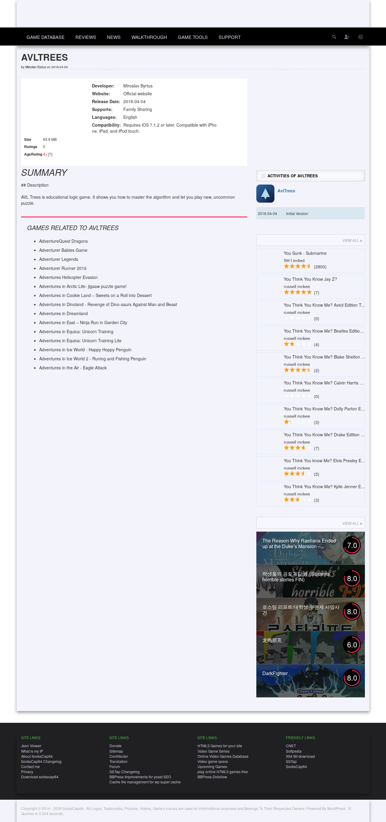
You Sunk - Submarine (305, 253)
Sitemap (116, 751)
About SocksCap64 (37, 756)
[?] (50, 153)
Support (230, 37)
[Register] (347, 37)
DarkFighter (275, 673)
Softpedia (294, 751)
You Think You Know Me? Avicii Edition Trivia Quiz (331, 305)
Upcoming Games (212, 766)
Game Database (46, 37)
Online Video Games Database (223, 756)
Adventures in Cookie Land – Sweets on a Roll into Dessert (95, 295)
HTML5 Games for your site (220, 745)
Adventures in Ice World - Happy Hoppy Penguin (85, 349)
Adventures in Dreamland (63, 313)
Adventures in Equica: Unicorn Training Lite (80, 340)
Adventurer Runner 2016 (63, 268)
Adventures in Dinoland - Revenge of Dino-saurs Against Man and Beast (108, 304)
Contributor (118, 756)
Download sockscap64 (40, 776)
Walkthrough (149, 37)
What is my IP (32, 751)
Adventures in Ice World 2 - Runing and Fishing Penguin (92, 359)
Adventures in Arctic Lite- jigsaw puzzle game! (83, 286)
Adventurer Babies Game (63, 250)
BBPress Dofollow (212, 776)
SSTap (291, 761)
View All (350, 240)
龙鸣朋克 (272, 640)
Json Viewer (31, 745)
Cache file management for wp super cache (145, 781)
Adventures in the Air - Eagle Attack (73, 368)
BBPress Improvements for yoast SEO (140, 776)
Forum (114, 766)
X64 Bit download (300, 756)
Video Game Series (213, 751)
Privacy (27, 771)
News (114, 37)
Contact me (30, 766)
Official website (137, 93)
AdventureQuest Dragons (63, 241)
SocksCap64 (296, 766)
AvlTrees (286, 191)
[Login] (360, 37)
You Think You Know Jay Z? (310, 279)
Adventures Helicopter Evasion (68, 277)
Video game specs (213, 761)
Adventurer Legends (58, 259)
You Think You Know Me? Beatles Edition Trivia (329, 331)
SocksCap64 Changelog (41, 761)
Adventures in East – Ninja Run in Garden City (83, 322)
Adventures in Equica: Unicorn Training (76, 331)
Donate (115, 745)
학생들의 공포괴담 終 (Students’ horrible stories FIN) (296, 576)
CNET (291, 745)
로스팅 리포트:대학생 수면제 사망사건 (301, 609)
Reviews (85, 37)
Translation (118, 761)
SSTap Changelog (124, 771)
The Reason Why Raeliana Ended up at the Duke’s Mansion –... (299, 543)
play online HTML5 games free (223, 771)
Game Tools (193, 37)
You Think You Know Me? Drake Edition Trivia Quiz (332, 435)
